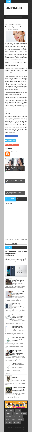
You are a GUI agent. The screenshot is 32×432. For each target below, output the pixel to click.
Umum (19, 416)
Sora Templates (15, 429)
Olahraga (23, 413)
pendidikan (16, 422)
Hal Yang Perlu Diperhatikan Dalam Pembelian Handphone (16, 253)
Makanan (16, 413)
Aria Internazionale (14, 8)
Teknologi (8, 416)
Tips (14, 416)
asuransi (20, 419)
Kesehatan (8, 413)
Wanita (7, 419)
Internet (18, 410)
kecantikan (8, 422)
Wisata (13, 419)
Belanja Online (9, 410)
